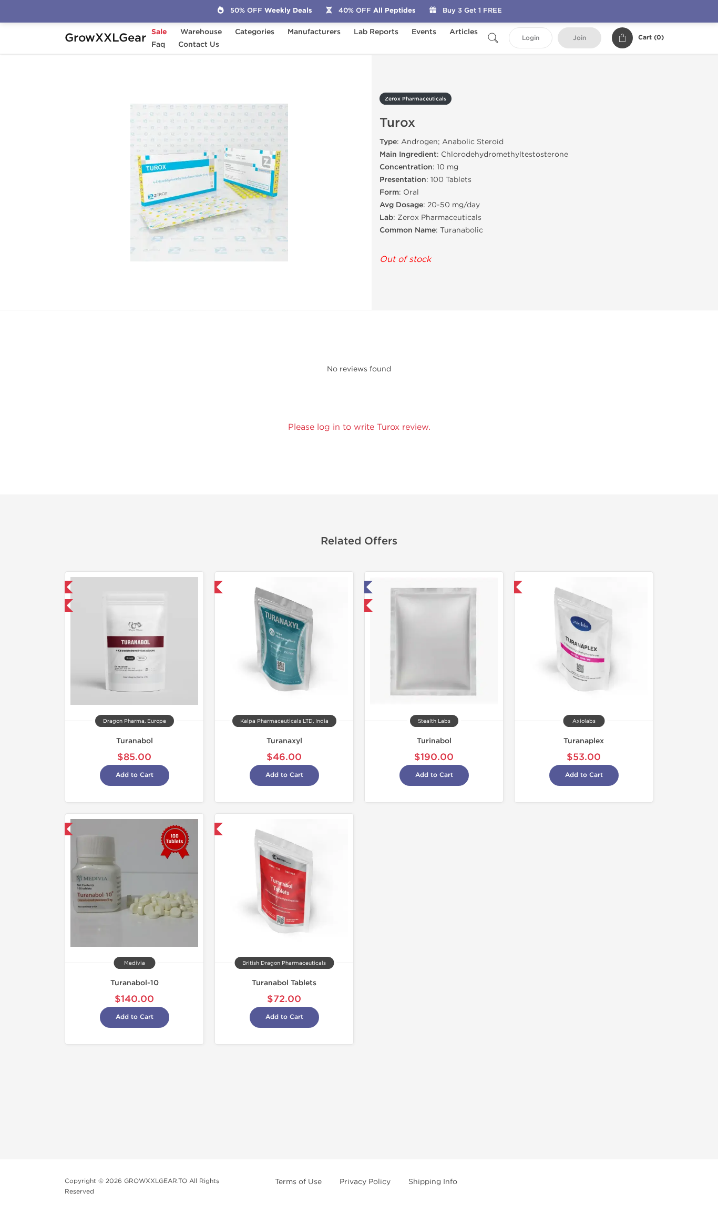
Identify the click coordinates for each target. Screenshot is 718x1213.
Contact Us (198, 44)
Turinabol (434, 740)
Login (530, 38)
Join (579, 38)
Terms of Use (298, 1181)
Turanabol (134, 740)
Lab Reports (376, 31)
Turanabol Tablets (284, 982)
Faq (158, 44)
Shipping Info (432, 1181)
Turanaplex (583, 740)
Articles (463, 31)
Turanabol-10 (134, 982)
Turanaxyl (284, 740)
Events (424, 31)
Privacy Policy (365, 1181)
